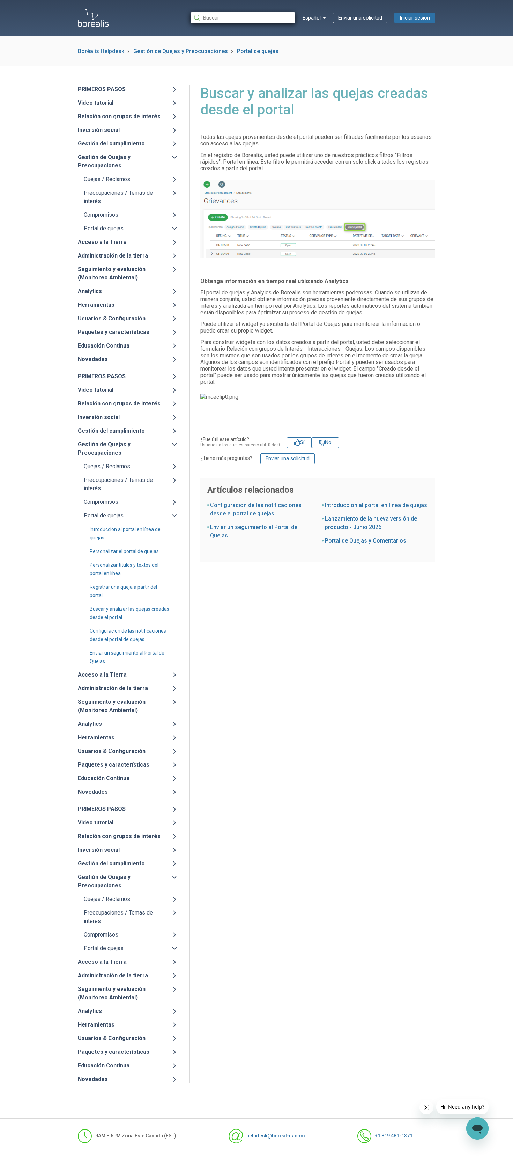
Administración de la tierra (113, 255)
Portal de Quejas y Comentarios (365, 540)
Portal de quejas (257, 51)
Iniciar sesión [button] (415, 18)
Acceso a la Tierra (102, 242)
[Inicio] (93, 18)
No (328, 442)
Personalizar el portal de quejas (124, 551)
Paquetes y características (113, 332)
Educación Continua (103, 345)
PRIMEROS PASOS (102, 89)
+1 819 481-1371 (393, 1136)
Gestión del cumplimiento (111, 143)
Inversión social (99, 130)
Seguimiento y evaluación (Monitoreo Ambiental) (112, 273)
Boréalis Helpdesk (101, 51)
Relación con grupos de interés (119, 116)
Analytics (90, 291)
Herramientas (96, 304)
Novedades (93, 359)
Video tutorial (95, 102)
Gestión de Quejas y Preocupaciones (180, 51)
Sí (302, 442)
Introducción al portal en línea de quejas (376, 505)
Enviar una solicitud (360, 18)
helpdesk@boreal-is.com (275, 1136)
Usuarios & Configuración (112, 318)
